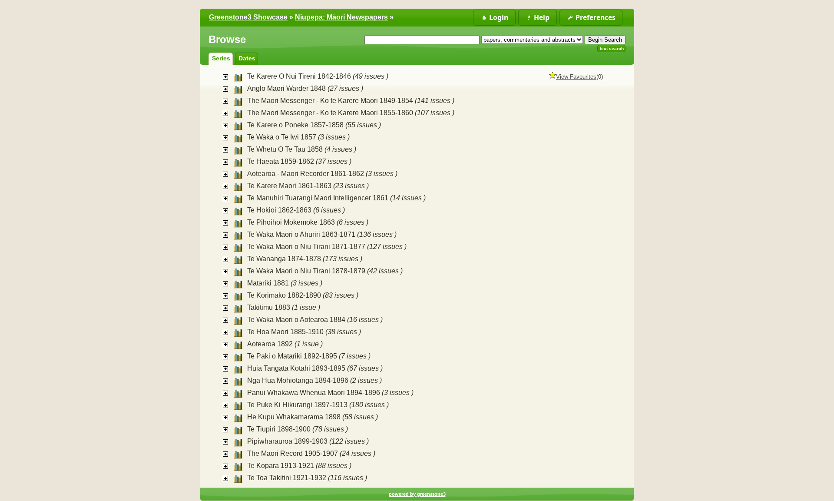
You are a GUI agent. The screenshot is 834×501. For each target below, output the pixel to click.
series (221, 58)
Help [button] (541, 17)
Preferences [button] (596, 17)
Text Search (612, 48)
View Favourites (576, 76)
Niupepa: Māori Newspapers (341, 17)
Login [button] (498, 17)
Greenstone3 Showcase (248, 17)
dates (246, 58)
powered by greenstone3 (417, 494)
